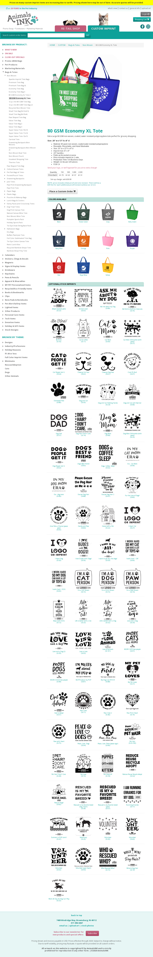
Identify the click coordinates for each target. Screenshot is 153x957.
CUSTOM (61, 45)
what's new (112, 8)
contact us (123, 8)
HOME (52, 45)
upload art (146, 8)
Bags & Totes (74, 45)
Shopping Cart (141, 19)
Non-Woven (88, 45)
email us (63, 925)
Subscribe (92, 933)
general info (135, 8)
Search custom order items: (14, 35)
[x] (3, 71)
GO (87, 35)
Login (144, 14)
